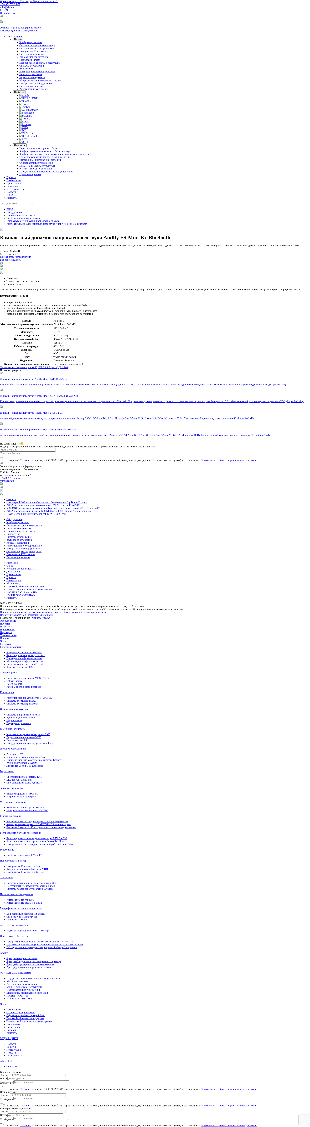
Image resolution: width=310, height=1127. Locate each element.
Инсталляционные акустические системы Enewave (34, 760)
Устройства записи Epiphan (21, 796)
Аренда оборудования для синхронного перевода (33, 961)
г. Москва (29, 1)
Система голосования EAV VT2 (24, 855)
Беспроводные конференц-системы (25, 655)
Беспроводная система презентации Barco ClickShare (35, 841)
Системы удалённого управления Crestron (29, 888)
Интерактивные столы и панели (24, 902)
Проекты (11, 177)
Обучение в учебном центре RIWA (25, 1015)
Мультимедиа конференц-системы (25, 661)
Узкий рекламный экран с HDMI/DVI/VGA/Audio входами (38, 824)
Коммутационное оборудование (37, 71)
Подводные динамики (18, 723)
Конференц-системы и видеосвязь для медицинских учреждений (55, 154)
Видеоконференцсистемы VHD (23, 737)
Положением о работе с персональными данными (229, 460)
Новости (11, 192)
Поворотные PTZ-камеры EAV (23, 866)
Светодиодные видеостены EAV (24, 776)
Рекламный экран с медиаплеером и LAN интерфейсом (37, 821)
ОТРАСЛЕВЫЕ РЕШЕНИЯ (15, 972)
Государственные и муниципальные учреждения (46, 171)
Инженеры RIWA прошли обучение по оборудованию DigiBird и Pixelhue (46, 502)
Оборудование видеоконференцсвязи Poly (29, 743)
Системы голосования (31, 54)
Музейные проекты (30, 174)
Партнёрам (12, 186)
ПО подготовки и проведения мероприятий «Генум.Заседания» (41, 947)
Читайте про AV (15, 1055)
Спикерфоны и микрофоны (21, 916)
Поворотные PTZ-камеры (33, 51)
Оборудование (14, 36)
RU (2, 10)
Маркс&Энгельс (41, 617)
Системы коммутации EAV (21, 700)
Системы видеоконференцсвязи (36, 48)
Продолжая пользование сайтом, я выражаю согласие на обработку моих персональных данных (53, 612)
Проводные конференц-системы (24, 658)
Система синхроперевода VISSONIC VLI (29, 678)
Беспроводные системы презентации (39, 62)
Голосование (7, 849)
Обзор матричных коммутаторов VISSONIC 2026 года (36, 514)
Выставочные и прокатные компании (40, 159)
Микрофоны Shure (16, 919)
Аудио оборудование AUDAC (23, 762)
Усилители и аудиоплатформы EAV (26, 757)
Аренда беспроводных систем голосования (30, 964)
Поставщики (13, 1024)
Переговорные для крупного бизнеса (39, 148)
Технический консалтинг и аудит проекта (29, 589)
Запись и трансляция (30, 74)
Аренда (4, 953)
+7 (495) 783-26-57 (10, 4)
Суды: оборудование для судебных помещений (45, 157)
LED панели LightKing (18, 779)
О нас (9, 194)
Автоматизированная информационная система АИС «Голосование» (44, 944)
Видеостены (26, 68)
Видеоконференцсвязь (12, 728)
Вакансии (11, 1030)
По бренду (19, 92)
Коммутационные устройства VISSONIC (29, 697)
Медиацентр (13, 583)
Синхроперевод (8, 672)
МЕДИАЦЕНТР (9, 1038)
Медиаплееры (14, 720)
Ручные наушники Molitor (20, 717)
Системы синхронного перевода (37, 45)
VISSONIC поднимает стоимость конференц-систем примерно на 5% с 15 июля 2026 (53, 508)
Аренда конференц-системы (21, 958)
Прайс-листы (13, 180)
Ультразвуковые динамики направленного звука (32, 221)
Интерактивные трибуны (20, 899)
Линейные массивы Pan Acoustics (24, 765)
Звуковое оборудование (32, 77)
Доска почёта (13, 571)
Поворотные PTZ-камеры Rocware (25, 872)
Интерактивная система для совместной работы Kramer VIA (39, 844)
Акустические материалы (33, 89)
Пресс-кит (12, 1052)
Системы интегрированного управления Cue (31, 883)
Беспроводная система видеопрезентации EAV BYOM (36, 838)
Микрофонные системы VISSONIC (26, 913)
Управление (6, 877)
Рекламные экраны (10, 816)
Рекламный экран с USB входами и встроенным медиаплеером (41, 827)
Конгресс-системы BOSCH (21, 667)
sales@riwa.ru (7, 7)
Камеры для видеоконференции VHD (27, 869)
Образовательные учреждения (36, 162)
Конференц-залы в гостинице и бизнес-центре (45, 151)
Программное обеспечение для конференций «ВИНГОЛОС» (40, 941)
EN (6, 10)
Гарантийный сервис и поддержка (25, 586)
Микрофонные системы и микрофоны (40, 80)
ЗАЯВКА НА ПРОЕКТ (19, 998)
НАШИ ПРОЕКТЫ (17, 995)
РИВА (9, 209)
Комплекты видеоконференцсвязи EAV (28, 734)
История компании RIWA (20, 568)
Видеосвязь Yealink (16, 740)
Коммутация (7, 692)
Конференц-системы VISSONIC (24, 652)
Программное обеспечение (15, 936)
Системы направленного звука (23, 218)
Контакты (11, 197)
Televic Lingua (14, 681)
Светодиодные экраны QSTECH (24, 782)
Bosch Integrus (14, 683)
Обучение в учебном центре (21, 592)
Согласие (25, 460)
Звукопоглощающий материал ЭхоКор (27, 930)
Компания (12, 562)
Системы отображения (31, 65)
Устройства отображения (13, 802)
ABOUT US (6, 1061)
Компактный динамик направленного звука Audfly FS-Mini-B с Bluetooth (46, 223)
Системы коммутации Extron (22, 703)
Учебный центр (15, 189)
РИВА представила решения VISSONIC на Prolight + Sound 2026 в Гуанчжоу (48, 511)
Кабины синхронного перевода (23, 686)
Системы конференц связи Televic (25, 664)
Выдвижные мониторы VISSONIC (25, 807)
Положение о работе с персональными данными (26, 615)
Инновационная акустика (33, 57)
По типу (18, 39)
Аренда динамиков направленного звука (28, 967)
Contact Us (12, 1066)
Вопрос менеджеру (10, 259)
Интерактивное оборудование (35, 83)
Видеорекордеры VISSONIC (22, 793)
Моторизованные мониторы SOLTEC (27, 810)
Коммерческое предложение (15, 256)
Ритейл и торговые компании (35, 168)
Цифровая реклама (29, 59)
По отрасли (19, 145)
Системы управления (31, 86)
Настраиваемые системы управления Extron (30, 886)
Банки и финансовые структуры (37, 165)
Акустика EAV (14, 754)
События (11, 1046)
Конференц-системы (30, 42)
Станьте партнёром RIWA (20, 594)
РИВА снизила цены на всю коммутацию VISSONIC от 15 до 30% (43, 505)
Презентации (13, 183)
